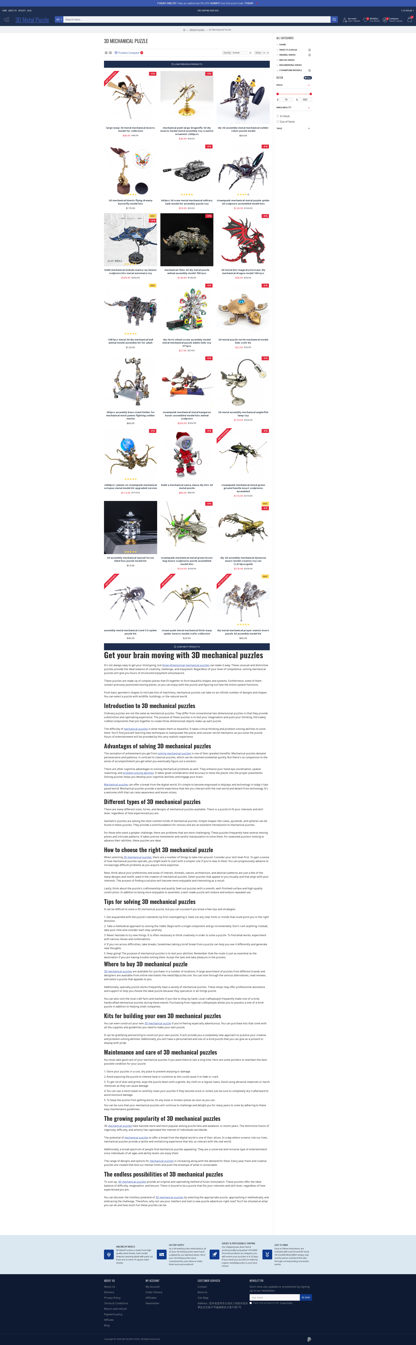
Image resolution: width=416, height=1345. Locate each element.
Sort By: (227, 52)
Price (279, 84)
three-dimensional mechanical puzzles (185, 665)
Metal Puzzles (197, 29)
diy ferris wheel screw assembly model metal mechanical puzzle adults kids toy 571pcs (186, 342)
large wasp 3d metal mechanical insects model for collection (130, 129)
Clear (309, 77)
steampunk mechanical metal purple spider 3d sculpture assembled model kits (243, 202)
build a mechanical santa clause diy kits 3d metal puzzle (187, 486)
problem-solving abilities (138, 773)
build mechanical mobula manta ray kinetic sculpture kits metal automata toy (130, 271)
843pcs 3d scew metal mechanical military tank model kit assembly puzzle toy (187, 202)
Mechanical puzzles (116, 784)
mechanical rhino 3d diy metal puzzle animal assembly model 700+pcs (186, 271)
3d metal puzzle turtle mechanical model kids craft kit (243, 341)
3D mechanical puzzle (157, 1023)
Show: (258, 52)
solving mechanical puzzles (174, 753)
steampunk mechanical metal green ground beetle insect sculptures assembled (243, 488)
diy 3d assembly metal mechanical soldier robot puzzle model (243, 129)
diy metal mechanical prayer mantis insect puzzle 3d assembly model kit (243, 632)
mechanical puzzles (136, 729)
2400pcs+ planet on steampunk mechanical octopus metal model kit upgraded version (130, 486)
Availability (283, 107)
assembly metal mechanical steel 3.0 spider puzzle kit (130, 632)
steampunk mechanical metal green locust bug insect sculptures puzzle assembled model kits (187, 561)
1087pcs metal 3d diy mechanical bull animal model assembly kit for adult (130, 341)
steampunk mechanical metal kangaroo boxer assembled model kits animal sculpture (187, 415)
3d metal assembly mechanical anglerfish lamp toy (243, 414)
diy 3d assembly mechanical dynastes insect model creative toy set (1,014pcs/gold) (243, 561)
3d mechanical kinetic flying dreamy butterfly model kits (130, 202)
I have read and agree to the (272, 1302)
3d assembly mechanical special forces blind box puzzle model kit (130, 559)
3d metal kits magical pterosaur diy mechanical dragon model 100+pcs (243, 271)
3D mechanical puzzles (137, 857)
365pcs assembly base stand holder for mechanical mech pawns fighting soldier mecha (130, 415)
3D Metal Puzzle (32, 19)
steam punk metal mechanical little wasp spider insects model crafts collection (187, 632)
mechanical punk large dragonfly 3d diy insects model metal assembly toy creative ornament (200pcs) (186, 131)
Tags (279, 128)
